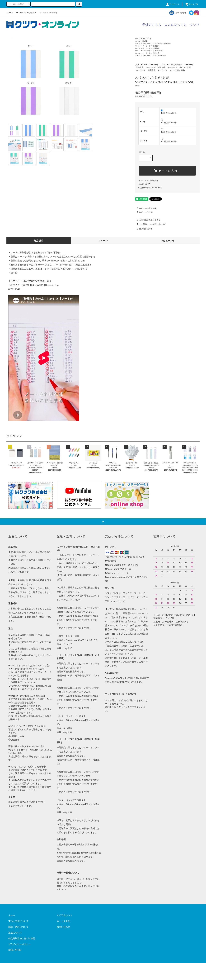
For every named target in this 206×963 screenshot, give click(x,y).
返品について (144, 184)
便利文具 (156, 53)
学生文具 (156, 46)
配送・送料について (18, 927)
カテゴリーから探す (27, 12)
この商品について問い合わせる (152, 224)
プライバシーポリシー (19, 944)
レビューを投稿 (146, 212)
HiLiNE (144, 41)
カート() (193, 4)
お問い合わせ (180, 13)
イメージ (103, 240)
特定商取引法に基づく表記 (150, 187)
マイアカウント (64, 915)
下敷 (149, 39)
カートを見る (63, 921)
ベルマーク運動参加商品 (162, 43)
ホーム (10, 12)
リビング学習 (158, 51)
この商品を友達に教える (149, 220)
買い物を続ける (146, 229)
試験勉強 (156, 48)
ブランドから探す (50, 12)
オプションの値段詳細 (148, 180)
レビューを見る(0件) (148, 208)
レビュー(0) (167, 240)
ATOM (18, 950)
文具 (144, 39)
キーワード (146, 43)
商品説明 (39, 240)
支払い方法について (18, 921)
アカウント (174, 4)
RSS (10, 950)
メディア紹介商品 (159, 55)
